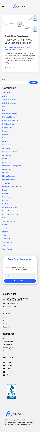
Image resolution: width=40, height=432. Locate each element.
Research (5, 211)
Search (4, 79)
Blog (6, 47)
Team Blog (6, 239)
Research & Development (11, 214)
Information (6, 148)
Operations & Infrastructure (11, 186)
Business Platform (8, 117)
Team (4, 235)
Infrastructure (7, 155)
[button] (3, 6)
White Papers (7, 249)
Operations (6, 183)
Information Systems (9, 152)
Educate (5, 131)
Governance (6, 145)
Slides (4, 228)
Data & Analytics (14, 47)
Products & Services (9, 207)
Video (4, 245)
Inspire (4, 159)
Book (4, 110)
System (5, 232)
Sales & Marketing (8, 221)
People (4, 190)
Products (5, 204)
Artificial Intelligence (9, 99)
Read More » (9, 67)
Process (5, 200)
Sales (4, 218)
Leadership (6, 162)
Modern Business (8, 176)
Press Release (7, 197)
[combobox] (15, 82)
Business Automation (9, 113)
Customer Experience (10, 120)
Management (7, 169)
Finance (5, 141)
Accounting (6, 92)
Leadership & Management (11, 166)
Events (4, 138)
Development (7, 127)
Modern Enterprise (8, 179)
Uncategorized (7, 242)
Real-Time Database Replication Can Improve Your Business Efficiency (18, 39)
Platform (24, 47)
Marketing (5, 173)
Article (4, 96)
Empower (5, 134)
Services (5, 225)
